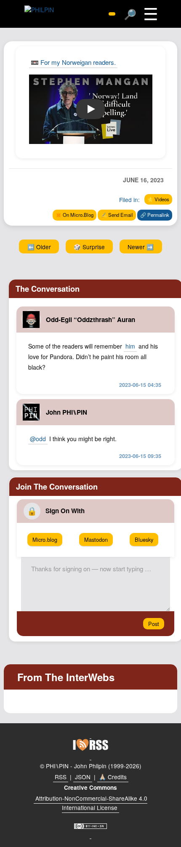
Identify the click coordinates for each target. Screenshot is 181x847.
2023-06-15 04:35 (140, 385)
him (130, 346)
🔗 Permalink (154, 214)
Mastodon (96, 539)
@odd (38, 438)
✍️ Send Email (117, 214)
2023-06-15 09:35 (140, 456)
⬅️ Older (39, 246)
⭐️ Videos (158, 199)
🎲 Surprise (89, 246)
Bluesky (144, 539)
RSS (61, 776)
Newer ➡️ (141, 246)
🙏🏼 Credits (113, 776)
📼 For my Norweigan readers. (73, 62)
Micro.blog (44, 539)
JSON (82, 776)
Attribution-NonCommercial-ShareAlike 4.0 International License (91, 803)
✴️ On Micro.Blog (74, 214)
